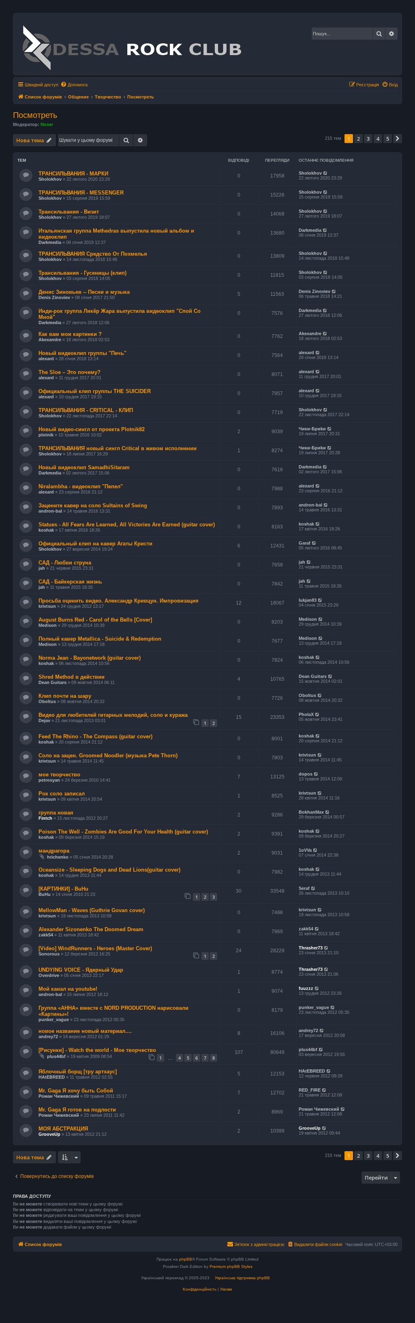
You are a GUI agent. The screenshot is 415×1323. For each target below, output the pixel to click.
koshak (46, 530)
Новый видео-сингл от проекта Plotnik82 (92, 429)
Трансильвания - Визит (69, 212)
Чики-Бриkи (312, 428)
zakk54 (46, 934)
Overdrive (49, 975)
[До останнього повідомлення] (325, 173)
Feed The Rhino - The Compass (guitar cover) (95, 736)
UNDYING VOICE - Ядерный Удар (81, 970)
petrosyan (49, 780)
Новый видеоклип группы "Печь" (82, 353)
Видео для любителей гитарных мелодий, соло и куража (113, 715)
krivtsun (47, 606)
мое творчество (59, 775)
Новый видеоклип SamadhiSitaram (84, 467)
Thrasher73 (311, 947)
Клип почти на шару (65, 696)
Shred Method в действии (72, 677)
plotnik (46, 434)
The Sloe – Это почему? (70, 372)
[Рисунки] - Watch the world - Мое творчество (97, 1050)
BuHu (45, 894)
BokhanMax (311, 812)
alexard (46, 358)
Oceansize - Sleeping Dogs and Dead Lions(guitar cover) (109, 870)
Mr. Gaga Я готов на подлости (77, 1110)
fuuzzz (306, 988)
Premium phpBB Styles (231, 1266)
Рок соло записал (62, 794)
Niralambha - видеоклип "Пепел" (81, 486)
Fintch (45, 818)
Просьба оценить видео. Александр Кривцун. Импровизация (119, 601)
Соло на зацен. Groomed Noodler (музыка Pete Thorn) (108, 755)
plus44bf (56, 1056)
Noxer (47, 124)
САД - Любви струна (65, 563)
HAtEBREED (52, 1077)
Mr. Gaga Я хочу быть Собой (76, 1091)
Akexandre (50, 339)
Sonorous (49, 953)
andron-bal (50, 511)
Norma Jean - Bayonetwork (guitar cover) (90, 658)
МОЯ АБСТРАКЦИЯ (63, 1129)
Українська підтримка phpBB (242, 1278)
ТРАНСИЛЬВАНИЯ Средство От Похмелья (93, 254)
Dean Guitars (52, 682)
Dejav (44, 720)
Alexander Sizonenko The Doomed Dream (91, 929)
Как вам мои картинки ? (70, 334)
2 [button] (358, 138)
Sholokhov (50, 179)
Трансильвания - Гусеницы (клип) (82, 273)
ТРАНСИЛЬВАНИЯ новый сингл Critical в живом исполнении (118, 448)
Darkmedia (50, 242)
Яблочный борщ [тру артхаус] (78, 1072)
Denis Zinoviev (54, 297)
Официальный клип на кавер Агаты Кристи (95, 544)
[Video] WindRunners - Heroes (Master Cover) (95, 948)
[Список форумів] (131, 44)
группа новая (56, 813)
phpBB (185, 1259)
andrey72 (48, 1036)
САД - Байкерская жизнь (70, 582)
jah (42, 568)
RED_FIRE (310, 1090)
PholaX (306, 714)
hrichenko (57, 857)
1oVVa (305, 850)
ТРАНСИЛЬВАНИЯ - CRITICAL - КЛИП (86, 410)
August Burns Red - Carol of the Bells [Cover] (95, 620)
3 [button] (368, 138)
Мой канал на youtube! (68, 989)
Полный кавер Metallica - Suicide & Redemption (100, 639)
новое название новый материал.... (85, 1031)
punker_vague (54, 1019)
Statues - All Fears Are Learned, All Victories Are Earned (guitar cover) (127, 525)
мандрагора (54, 851)
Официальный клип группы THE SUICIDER (95, 391)
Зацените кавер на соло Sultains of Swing (93, 505)
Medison (48, 625)
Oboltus (47, 701)
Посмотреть (35, 115)
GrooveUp (49, 1134)
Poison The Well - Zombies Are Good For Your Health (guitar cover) (123, 832)
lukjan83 (308, 600)
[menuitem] (74, 85)
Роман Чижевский (59, 1096)
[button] (397, 138)
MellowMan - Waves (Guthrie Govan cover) (92, 910)
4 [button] (377, 138)
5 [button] (387, 138)
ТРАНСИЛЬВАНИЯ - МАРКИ (73, 174)
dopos (305, 774)
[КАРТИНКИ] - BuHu (63, 889)
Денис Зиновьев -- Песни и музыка (84, 292)
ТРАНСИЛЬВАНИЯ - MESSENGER (81, 193)
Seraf (304, 888)
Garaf (304, 543)
